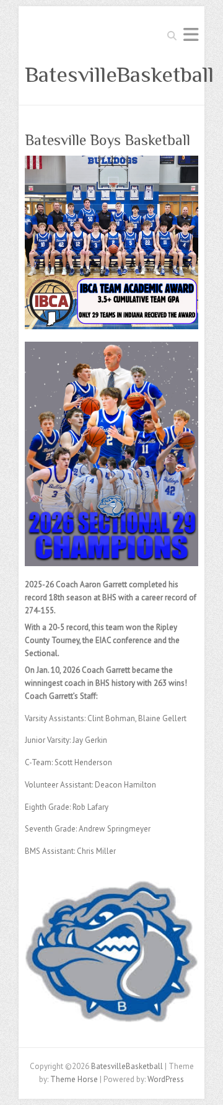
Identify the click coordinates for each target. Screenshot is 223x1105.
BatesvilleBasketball (119, 74)
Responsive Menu (190, 34)
